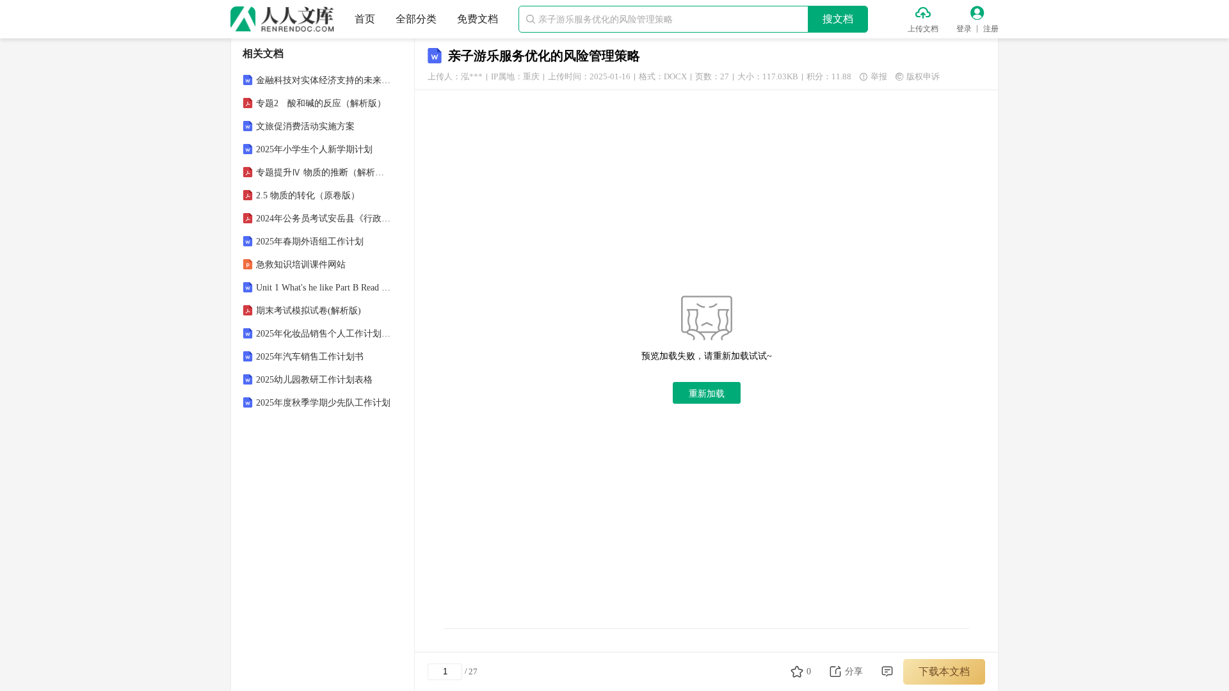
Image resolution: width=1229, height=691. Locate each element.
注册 (991, 28)
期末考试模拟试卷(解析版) (308, 310)
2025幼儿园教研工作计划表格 (314, 380)
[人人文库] (282, 19)
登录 (964, 28)
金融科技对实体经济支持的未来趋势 (324, 80)
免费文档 (477, 18)
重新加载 (707, 393)
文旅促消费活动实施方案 (305, 126)
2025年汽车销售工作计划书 (310, 356)
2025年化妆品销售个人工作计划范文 (324, 333)
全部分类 (416, 18)
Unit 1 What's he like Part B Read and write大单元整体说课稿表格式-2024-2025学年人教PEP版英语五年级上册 (324, 287)
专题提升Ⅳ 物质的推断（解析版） (324, 172)
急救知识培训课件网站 (301, 264)
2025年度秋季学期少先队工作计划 (323, 403)
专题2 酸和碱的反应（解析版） (321, 103)
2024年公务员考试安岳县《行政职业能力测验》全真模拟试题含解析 (324, 218)
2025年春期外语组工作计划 (310, 241)
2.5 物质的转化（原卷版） (308, 195)
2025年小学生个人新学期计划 (314, 149)
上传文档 (923, 28)
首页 (365, 18)
